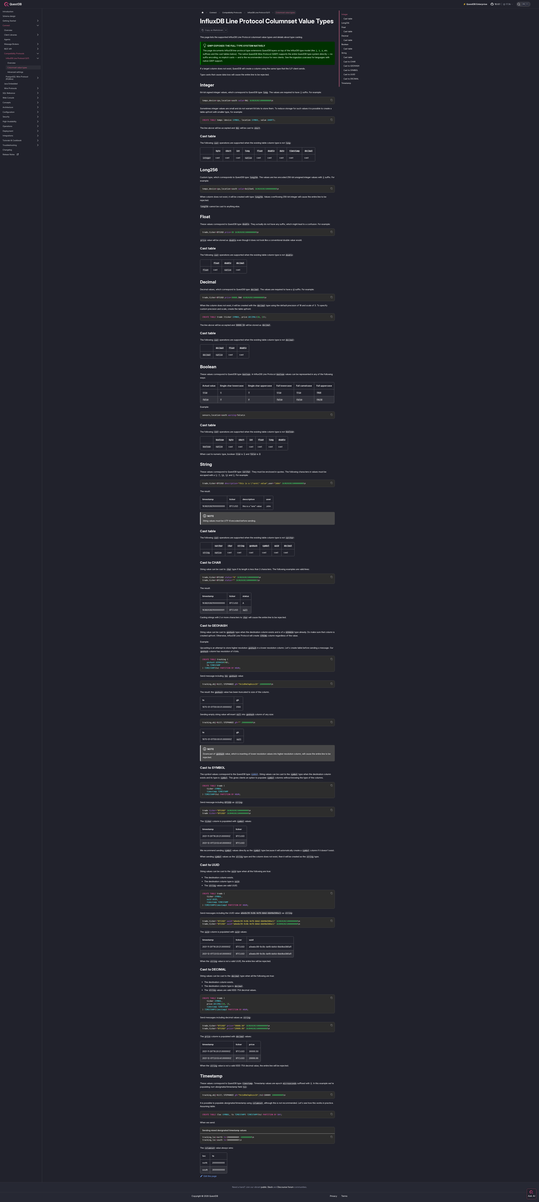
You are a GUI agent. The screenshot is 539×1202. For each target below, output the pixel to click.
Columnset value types (17, 67)
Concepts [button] (7, 102)
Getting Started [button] (9, 20)
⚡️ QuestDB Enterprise (475, 4)
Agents (7, 39)
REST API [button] (8, 48)
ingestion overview (302, 57)
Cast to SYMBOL (351, 70)
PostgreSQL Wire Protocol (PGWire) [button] (17, 77)
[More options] (226, 30)
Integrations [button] (8, 135)
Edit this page (210, 1176)
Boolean (345, 44)
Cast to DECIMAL (351, 78)
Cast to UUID (349, 74)
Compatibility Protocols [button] (14, 53)
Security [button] (6, 116)
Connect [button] (6, 25)
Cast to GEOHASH (351, 65)
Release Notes (9, 154)
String (344, 53)
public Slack (267, 1187)
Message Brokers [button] (11, 44)
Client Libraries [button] (10, 34)
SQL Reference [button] (9, 93)
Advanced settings (15, 72)
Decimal (345, 35)
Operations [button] (7, 126)
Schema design (9, 16)
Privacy (333, 1196)
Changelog (7, 149)
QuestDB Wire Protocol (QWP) (263, 54)
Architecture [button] (8, 107)
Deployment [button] (8, 131)
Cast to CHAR (349, 61)
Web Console (8, 97)
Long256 (345, 22)
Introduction (8, 11)
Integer (345, 14)
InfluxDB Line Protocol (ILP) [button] (17, 58)
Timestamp (346, 83)
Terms (344, 1196)
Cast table (348, 18)
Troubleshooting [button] (10, 145)
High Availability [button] (9, 121)
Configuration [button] (8, 112)
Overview (8, 30)
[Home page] (202, 13)
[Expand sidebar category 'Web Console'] (38, 98)
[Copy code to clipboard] (332, 100)
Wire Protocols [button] (10, 88)
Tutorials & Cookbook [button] (12, 140)
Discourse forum (285, 1187)
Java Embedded (11, 83)
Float (344, 27)
